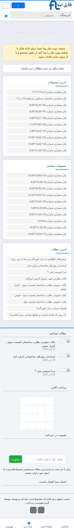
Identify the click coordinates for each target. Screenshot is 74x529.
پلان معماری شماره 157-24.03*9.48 (47, 131)
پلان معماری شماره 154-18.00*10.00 (47, 144)
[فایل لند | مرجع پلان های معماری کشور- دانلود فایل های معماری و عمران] (60, 5)
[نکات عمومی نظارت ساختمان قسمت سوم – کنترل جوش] (62, 345)
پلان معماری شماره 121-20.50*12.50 (47, 195)
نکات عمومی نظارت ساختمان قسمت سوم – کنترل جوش (40, 286)
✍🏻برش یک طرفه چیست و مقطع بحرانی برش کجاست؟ (37, 314)
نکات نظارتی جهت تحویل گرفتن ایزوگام (46, 278)
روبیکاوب (29, 502)
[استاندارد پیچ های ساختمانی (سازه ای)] (62, 359)
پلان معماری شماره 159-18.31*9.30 (47, 118)
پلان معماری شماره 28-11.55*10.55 (47, 227)
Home (20, 32)
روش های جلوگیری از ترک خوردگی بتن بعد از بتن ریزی (38, 259)
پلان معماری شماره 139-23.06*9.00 (47, 201)
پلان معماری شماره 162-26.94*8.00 (47, 105)
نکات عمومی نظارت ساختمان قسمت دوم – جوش (40, 295)
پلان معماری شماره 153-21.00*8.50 (47, 150)
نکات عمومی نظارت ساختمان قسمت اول (44, 301)
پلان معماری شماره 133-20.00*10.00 (47, 175)
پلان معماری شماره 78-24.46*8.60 (48, 182)
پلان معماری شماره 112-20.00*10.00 (47, 234)
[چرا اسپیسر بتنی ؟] (62, 374)
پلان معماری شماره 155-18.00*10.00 (47, 137)
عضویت (15, 459)
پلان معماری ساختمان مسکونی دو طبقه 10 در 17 (41, 98)
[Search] (13, 15)
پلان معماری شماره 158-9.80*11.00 (47, 124)
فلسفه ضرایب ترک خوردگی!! (51, 308)
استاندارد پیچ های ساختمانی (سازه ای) (46, 265)
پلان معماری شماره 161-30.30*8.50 (47, 111)
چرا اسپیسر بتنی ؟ (56, 272)
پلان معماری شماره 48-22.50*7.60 (48, 208)
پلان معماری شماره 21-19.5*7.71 (49, 92)
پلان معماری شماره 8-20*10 (51, 221)
